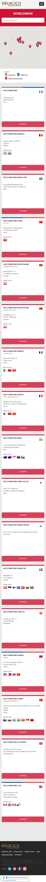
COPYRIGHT (18, 855)
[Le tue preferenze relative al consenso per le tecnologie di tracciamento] (4, 878)
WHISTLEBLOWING (7, 855)
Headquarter (12, 75)
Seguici (4, 869)
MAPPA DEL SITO (7, 852)
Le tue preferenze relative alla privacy (17, 877)
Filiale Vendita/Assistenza (15, 79)
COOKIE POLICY (18, 852)
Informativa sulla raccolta (9, 880)
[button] (11, 53)
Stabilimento (24, 75)
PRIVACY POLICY (30, 852)
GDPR (38, 852)
